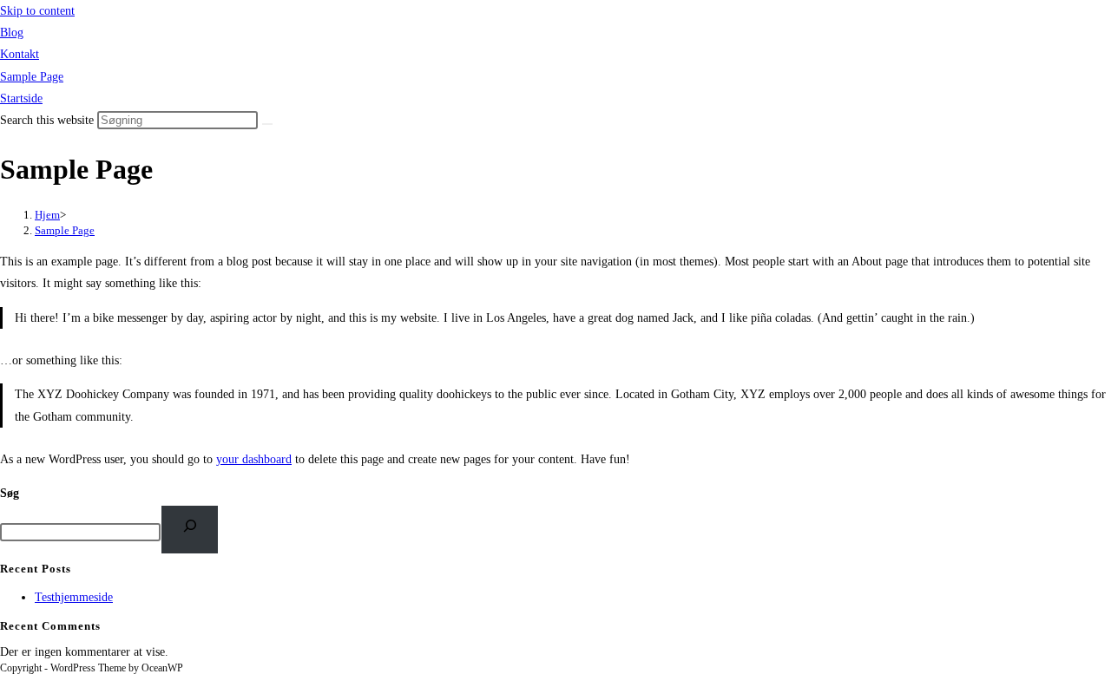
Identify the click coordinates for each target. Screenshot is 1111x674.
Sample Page (31, 76)
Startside (21, 98)
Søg (9, 493)
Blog (11, 32)
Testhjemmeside (74, 597)
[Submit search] (267, 124)
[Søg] (190, 529)
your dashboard (254, 459)
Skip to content (37, 10)
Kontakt (19, 54)
